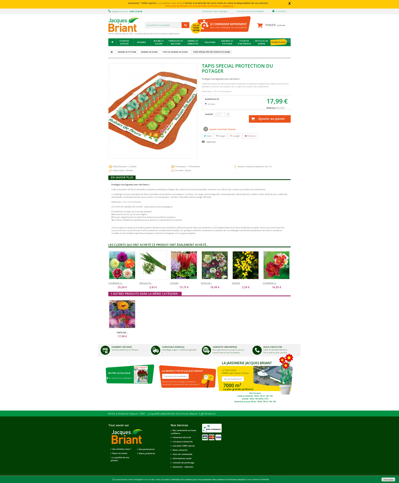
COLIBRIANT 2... (270, 283)
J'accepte (388, 479)
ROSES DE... (206, 283)
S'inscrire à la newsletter (175, 376)
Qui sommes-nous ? (121, 449)
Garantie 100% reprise (183, 445)
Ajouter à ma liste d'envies (222, 129)
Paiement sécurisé (181, 437)
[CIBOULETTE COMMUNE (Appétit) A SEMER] (153, 265)
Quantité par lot (212, 99)
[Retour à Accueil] (112, 52)
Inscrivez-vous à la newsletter (250, 11)
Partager (221, 136)
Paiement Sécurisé (122, 347)
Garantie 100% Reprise (225, 347)
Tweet (209, 136)
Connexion (281, 11)
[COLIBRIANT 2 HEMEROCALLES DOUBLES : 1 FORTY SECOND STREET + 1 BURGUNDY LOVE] (276, 265)
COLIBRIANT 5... (115, 283)
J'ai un (196, 28)
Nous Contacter (272, 347)
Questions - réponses (182, 466)
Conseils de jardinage (183, 462)
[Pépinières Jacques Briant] (125, 24)
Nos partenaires (147, 449)
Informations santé (181, 458)
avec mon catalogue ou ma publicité (228, 25)
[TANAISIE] (246, 265)
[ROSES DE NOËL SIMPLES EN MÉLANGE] (215, 265)
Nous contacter (180, 450)
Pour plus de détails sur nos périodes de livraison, (199, 5)
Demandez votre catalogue (214, 11)
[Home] (112, 42)
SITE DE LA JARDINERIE (255, 381)
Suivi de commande (182, 454)
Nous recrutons (119, 453)
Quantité (209, 114)
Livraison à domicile (173, 347)
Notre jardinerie (147, 453)
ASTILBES (174, 283)
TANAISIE (236, 283)
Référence (271, 108)
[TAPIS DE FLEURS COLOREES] (122, 314)
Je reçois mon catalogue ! (120, 378)
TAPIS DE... (122, 332)
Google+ (236, 136)
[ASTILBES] (184, 265)
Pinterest (251, 136)
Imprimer (211, 141)
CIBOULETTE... (145, 283)
